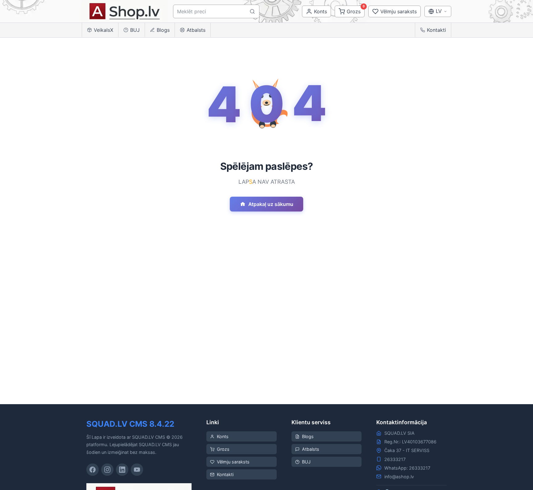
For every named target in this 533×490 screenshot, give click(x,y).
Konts (223, 436)
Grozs (223, 449)
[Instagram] (107, 469)
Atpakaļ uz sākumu (270, 204)
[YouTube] (137, 469)
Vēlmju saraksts (233, 461)
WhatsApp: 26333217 (407, 468)
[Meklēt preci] (252, 11)
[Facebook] (92, 469)
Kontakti (436, 30)
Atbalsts (196, 30)
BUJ (135, 30)
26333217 (395, 459)
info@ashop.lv (399, 476)
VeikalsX (103, 30)
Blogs (163, 30)
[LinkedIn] (122, 469)
